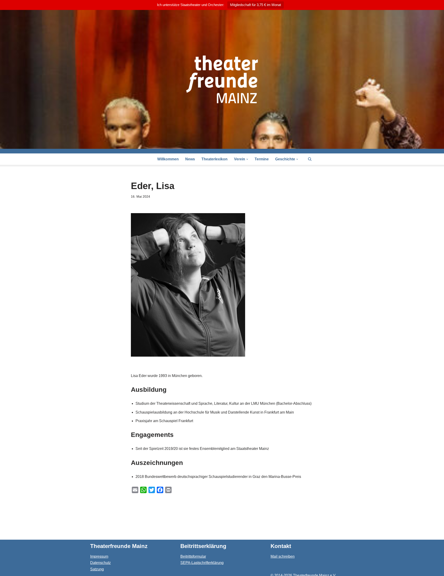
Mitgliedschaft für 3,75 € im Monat (255, 5)
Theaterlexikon (214, 159)
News (190, 159)
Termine (262, 159)
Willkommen (168, 159)
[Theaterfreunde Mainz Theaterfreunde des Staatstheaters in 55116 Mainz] (222, 79)
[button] (247, 159)
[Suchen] (309, 159)
